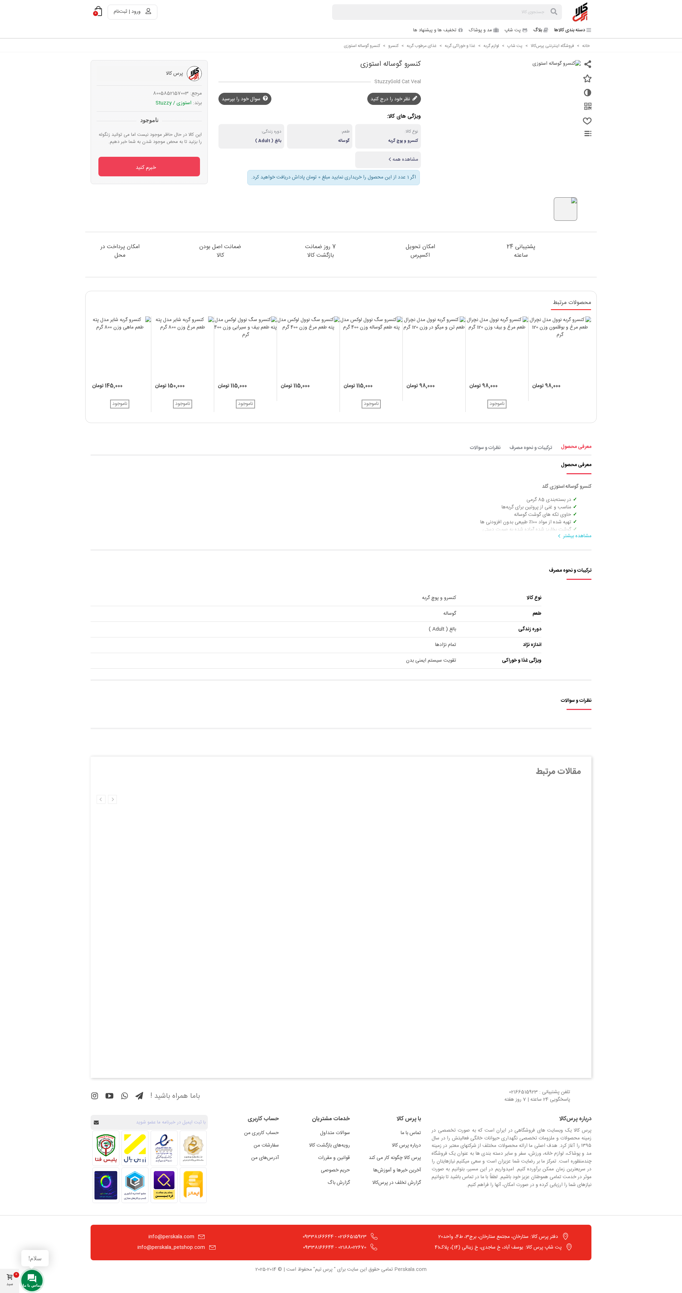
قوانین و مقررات (334, 1158)
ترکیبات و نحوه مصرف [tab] (530, 448)
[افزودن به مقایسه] (586, 96)
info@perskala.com (171, 1237)
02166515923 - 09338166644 (335, 1237)
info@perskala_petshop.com (171, 1247)
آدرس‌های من (265, 1158)
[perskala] (580, 12)
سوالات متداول (335, 1133)
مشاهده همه (405, 159)
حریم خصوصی (335, 1170)
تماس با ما (411, 1133)
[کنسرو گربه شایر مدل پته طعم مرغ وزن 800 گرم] (182, 347)
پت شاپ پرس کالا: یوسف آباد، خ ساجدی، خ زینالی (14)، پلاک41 (498, 1247)
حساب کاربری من (261, 1133)
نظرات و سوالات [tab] (485, 448)
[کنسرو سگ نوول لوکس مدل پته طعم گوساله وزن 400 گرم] (371, 347)
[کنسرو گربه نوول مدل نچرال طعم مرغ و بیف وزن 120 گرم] (497, 347)
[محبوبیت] (586, 124)
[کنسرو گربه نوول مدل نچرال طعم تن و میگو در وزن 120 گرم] (434, 347)
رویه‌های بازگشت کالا (329, 1145)
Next (101, 799)
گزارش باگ (339, 1183)
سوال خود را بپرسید (242, 99)
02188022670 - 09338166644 (334, 1247)
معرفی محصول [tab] (576, 447)
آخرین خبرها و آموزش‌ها (397, 1170)
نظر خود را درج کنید (390, 99)
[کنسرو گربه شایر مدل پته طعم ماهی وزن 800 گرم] (119, 347)
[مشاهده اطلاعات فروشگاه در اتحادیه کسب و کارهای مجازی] (135, 1185)
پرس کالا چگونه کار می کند (395, 1158)
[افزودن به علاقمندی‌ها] (586, 81)
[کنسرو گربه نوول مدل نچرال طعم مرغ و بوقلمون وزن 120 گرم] (560, 347)
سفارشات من (266, 1145)
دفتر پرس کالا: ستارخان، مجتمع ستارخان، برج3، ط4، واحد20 (498, 1237)
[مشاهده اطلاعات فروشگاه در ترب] (106, 1185)
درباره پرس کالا (406, 1145)
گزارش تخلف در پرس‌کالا (396, 1183)
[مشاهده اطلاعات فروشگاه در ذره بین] (164, 1185)
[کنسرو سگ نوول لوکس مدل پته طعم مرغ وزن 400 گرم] (308, 347)
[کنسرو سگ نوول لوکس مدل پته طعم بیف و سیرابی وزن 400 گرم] (245, 347)
